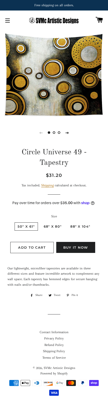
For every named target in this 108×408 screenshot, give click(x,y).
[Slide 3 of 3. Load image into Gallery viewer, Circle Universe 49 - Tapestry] (59, 132)
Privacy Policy (54, 338)
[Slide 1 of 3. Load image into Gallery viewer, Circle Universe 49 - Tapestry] (48, 132)
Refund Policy (54, 345)
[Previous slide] (40, 132)
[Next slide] (67, 132)
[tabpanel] (54, 75)
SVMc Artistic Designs (59, 368)
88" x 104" (80, 226)
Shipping (47, 185)
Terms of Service (54, 357)
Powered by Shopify (54, 373)
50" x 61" (26, 226)
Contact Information (54, 332)
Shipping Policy (54, 351)
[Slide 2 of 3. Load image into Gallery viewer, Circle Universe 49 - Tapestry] (54, 132)
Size (54, 216)
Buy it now (75, 247)
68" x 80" (53, 226)
